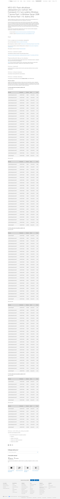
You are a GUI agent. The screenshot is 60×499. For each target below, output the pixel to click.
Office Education (23, 489)
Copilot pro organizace (5, 484)
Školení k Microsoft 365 (19, 470)
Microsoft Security (32, 485)
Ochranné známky (39, 497)
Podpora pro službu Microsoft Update (22, 41)
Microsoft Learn (41, 485)
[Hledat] (37, 452)
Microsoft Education (23, 484)
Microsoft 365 (31, 489)
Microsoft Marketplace (42, 490)
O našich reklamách (44, 497)
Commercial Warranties (14, 492)
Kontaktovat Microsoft (23, 497)
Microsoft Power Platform (42, 491)
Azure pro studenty (23, 493)
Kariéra (49, 484)
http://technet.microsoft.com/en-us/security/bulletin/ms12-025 (25, 33)
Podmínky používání (35, 497)
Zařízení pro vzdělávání (24, 485)
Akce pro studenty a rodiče (24, 492)
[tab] (10, 458)
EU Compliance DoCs (49, 497)
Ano (32, 480)
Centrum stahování (14, 485)
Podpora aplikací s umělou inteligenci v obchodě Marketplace (43, 487)
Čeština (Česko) (5, 496)
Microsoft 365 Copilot (32, 492)
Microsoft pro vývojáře (42, 484)
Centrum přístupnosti (35, 470)
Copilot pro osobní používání (6, 485)
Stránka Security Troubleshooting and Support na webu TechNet (30, 43)
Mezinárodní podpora (22, 48)
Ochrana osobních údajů (29, 497)
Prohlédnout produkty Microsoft (6, 488)
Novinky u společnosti (50, 485)
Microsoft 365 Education (24, 488)
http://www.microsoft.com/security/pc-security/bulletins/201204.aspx (25, 31)
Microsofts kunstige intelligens (33, 484)
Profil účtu (13, 484)
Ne (36, 480)
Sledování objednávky (14, 489)
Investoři (49, 488)
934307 (9, 62)
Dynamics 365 (31, 488)
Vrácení (13, 488)
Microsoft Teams (31, 493)
